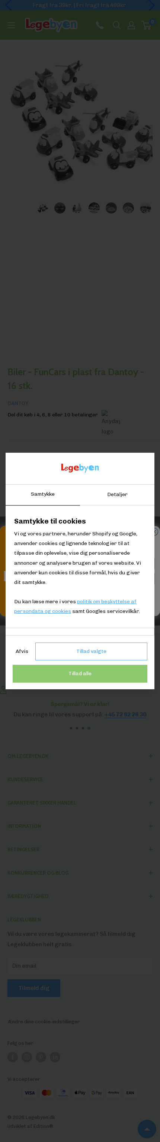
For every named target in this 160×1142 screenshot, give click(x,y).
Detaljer (117, 494)
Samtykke (43, 494)
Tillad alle (80, 673)
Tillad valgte (91, 651)
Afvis (22, 651)
